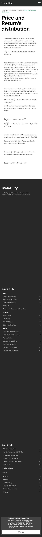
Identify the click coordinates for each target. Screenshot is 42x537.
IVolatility (6, 3)
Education (20, 10)
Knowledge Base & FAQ (8, 10)
